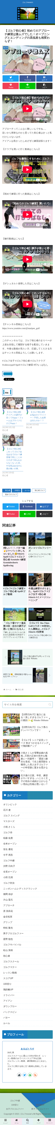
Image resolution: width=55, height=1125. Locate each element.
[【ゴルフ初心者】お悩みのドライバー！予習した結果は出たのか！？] (36, 403)
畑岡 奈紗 (8, 894)
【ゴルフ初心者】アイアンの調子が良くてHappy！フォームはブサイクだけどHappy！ (14, 417)
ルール (27, 490)
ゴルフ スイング (11, 815)
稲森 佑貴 (8, 838)
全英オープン (10, 872)
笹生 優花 (8, 849)
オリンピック (10, 804)
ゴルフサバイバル (12, 944)
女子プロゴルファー (15, 1109)
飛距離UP (8, 989)
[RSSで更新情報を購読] (35, 1075)
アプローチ (9, 905)
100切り (17, 490)
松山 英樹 (8, 950)
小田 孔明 (8, 877)
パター (6, 1017)
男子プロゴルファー (13, 933)
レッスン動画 (10, 972)
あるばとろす (27, 1049)
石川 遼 (7, 810)
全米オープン (10, 843)
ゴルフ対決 (9, 883)
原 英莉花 (8, 911)
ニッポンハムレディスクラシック (20, 888)
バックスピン (10, 1012)
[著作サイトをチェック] (19, 1075)
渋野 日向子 (9, 866)
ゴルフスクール (11, 961)
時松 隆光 (8, 928)
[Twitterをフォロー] (24, 1075)
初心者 (7, 490)
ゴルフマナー (10, 967)
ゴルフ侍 (7, 832)
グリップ (7, 922)
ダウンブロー (10, 1006)
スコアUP (8, 978)
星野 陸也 (8, 939)
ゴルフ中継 (9, 860)
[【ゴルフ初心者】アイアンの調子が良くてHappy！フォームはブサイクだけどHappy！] (12, 403)
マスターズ (9, 821)
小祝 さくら (9, 827)
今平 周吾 (8, 855)
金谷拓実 (7, 916)
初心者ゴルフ (40, 490)
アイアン (7, 1001)
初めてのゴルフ (11, 494)
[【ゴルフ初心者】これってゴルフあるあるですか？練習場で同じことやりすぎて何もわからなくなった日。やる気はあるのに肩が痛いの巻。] (12, 440)
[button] (44, 86)
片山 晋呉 (8, 900)
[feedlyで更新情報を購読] (30, 1075)
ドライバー (9, 995)
